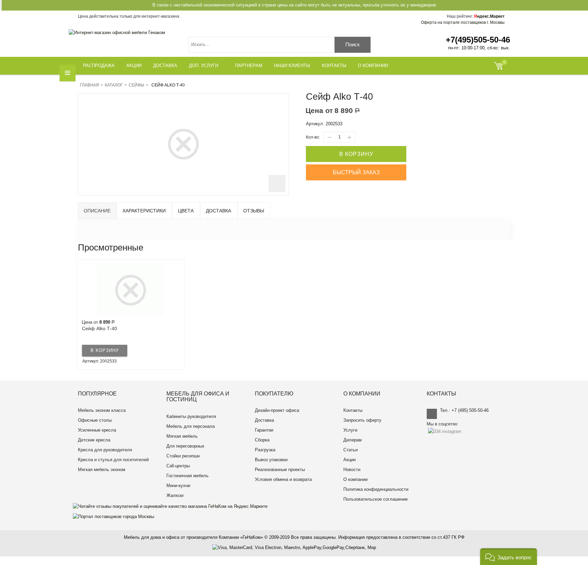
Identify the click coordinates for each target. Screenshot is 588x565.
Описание (97, 210)
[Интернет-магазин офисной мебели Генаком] (117, 32)
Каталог (114, 85)
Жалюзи (174, 495)
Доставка (218, 210)
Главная (89, 85)
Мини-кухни (178, 485)
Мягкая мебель (182, 436)
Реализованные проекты (280, 469)
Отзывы (253, 210)
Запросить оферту (362, 420)
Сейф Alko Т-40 (99, 328)
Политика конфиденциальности (375, 489)
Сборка (262, 439)
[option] (130, 314)
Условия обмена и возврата (283, 479)
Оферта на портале (463, 22)
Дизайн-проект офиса (277, 410)
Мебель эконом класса (102, 410)
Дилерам (352, 439)
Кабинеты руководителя (191, 416)
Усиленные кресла (97, 430)
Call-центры (178, 465)
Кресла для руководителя (105, 449)
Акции (349, 459)
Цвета (186, 210)
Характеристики (144, 210)
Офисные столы (95, 420)
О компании (355, 479)
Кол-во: (313, 137)
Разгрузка (265, 449)
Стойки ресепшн (183, 455)
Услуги (350, 430)
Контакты (352, 410)
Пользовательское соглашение (375, 499)
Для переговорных (185, 446)
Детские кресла (94, 439)
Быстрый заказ (356, 172)
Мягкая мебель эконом (101, 469)
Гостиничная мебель (187, 475)
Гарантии (264, 430)
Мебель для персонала (190, 426)
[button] (508, 556)
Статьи (350, 449)
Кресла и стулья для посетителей (113, 459)
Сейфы (136, 85)
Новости (351, 469)
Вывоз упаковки (271, 459)
